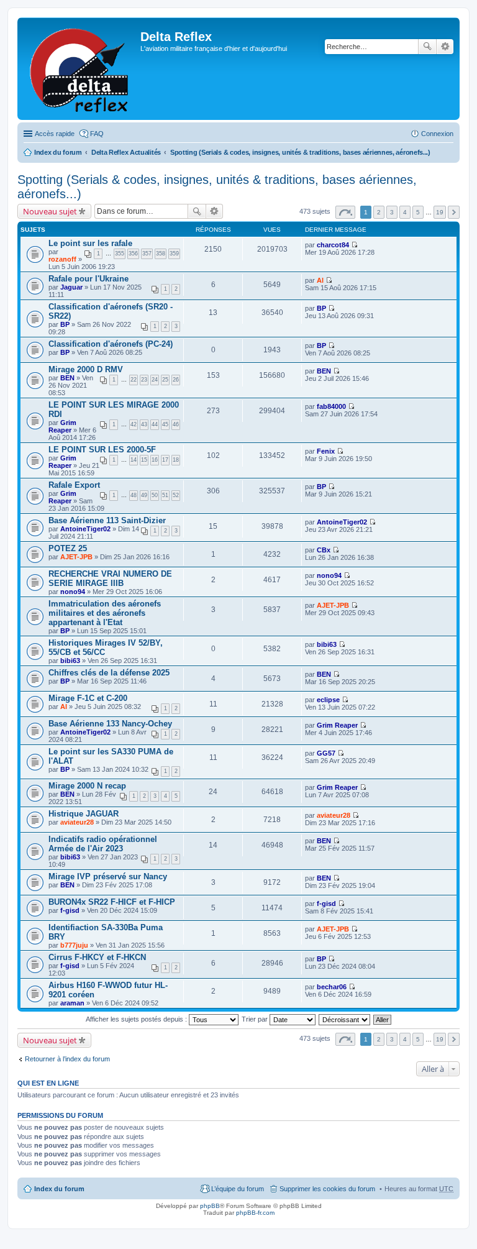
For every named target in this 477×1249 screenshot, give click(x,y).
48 (133, 495)
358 (160, 253)
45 (165, 424)
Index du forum (58, 152)
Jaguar (71, 287)
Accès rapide (55, 133)
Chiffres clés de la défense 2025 (109, 672)
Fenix (326, 451)
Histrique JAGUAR (83, 813)
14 (133, 460)
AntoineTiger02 (85, 529)
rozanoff (62, 259)
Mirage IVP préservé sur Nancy (107, 876)
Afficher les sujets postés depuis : (137, 1019)
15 (144, 460)
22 (133, 380)
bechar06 (332, 987)
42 (133, 424)
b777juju (74, 945)
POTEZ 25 (67, 548)
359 (174, 253)
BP (65, 324)
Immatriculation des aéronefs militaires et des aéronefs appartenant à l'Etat (104, 613)
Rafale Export (74, 485)
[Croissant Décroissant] (345, 1019)
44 (155, 424)
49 (144, 495)
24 (155, 380)
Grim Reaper (62, 426)
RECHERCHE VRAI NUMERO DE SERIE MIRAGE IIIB (110, 578)
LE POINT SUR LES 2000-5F (102, 449)
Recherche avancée (445, 46)
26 (176, 380)
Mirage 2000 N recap (87, 785)
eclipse (328, 699)
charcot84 (333, 245)
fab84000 (331, 406)
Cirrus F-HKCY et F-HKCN (97, 957)
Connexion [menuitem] (437, 133)
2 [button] (379, 212)
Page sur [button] (345, 212)
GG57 (326, 753)
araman (72, 1003)
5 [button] (418, 212)
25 (165, 380)
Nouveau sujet (50, 211)
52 (176, 495)
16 (155, 460)
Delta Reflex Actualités (126, 152)
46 (176, 424)
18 (176, 460)
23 (144, 380)
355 (119, 253)
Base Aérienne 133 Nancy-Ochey (110, 723)
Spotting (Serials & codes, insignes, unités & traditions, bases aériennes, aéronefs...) (300, 152)
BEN (67, 378)
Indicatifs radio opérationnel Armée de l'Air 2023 (102, 844)
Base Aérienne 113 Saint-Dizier (107, 520)
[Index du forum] (80, 69)
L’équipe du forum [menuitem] (237, 1188)
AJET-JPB (76, 556)
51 (165, 495)
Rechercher (427, 46)
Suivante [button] (454, 212)
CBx (323, 550)
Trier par (256, 1019)
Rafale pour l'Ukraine (88, 278)
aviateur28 (77, 822)
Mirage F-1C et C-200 (87, 698)
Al (320, 280)
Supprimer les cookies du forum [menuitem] (327, 1188)
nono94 (72, 591)
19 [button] (439, 212)
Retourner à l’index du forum (67, 1059)
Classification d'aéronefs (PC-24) (110, 344)
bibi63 (70, 660)
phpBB (210, 1205)
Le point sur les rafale (90, 243)
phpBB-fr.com (255, 1212)
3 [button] (392, 212)
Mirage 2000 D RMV (85, 369)
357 (147, 253)
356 (133, 253)
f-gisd (70, 910)
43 (144, 424)
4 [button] (405, 212)
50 (155, 495)
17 (165, 460)
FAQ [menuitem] (97, 133)
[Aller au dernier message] (354, 245)
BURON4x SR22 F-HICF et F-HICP (111, 902)
